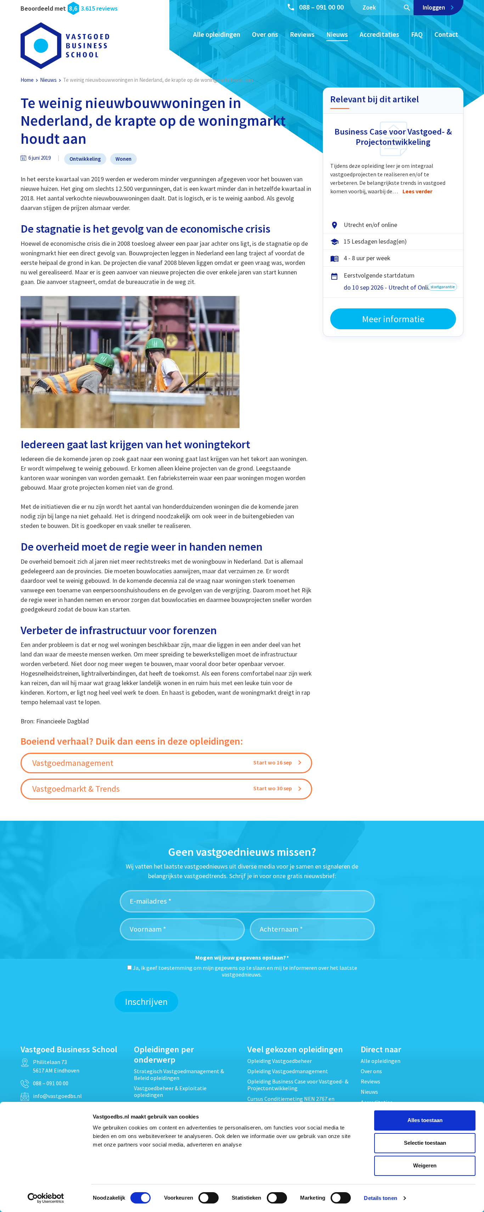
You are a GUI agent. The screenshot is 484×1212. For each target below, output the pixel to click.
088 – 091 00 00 (321, 6)
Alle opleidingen (216, 34)
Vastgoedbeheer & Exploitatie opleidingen (170, 1091)
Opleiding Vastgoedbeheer (279, 1060)
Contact (446, 34)
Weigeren (425, 1165)
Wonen (123, 158)
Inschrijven (146, 1001)
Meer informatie (393, 319)
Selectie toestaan (425, 1143)
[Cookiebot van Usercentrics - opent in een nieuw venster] (46, 1198)
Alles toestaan (425, 1120)
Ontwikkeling (85, 158)
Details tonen (380, 1198)
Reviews (302, 34)
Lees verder (417, 191)
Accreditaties (379, 34)
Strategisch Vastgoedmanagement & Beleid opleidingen (179, 1074)
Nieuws (337, 34)
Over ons (265, 34)
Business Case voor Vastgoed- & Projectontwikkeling (393, 136)
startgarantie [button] (442, 286)
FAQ (417, 34)
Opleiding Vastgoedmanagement (287, 1071)
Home (27, 79)
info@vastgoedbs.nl (57, 1095)
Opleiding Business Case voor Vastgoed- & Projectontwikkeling (297, 1085)
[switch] (208, 1198)
